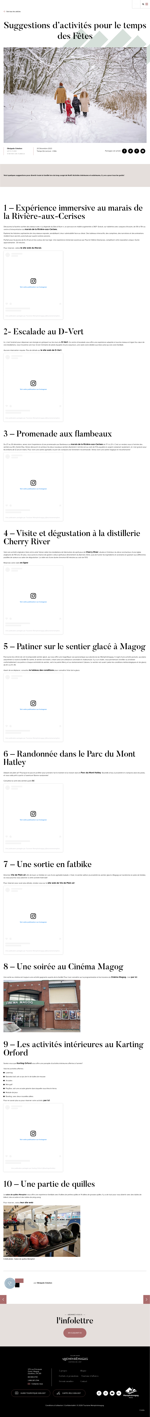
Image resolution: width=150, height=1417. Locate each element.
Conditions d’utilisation (54, 1405)
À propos (63, 1371)
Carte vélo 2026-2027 (71, 1393)
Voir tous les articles (13, 11)
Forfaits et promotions (69, 1376)
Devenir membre (66, 1382)
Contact (83, 1382)
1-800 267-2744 (33, 1380)
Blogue (83, 1371)
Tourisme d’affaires (90, 1376)
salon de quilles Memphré (16, 1195)
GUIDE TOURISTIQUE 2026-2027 (33, 1393)
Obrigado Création (44, 1283)
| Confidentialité (69, 1405)
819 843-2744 (33, 1377)
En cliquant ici (75, 1333)
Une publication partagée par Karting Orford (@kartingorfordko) (33, 1168)
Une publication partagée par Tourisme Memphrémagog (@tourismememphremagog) (35, 316)
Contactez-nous (37, 1384)
